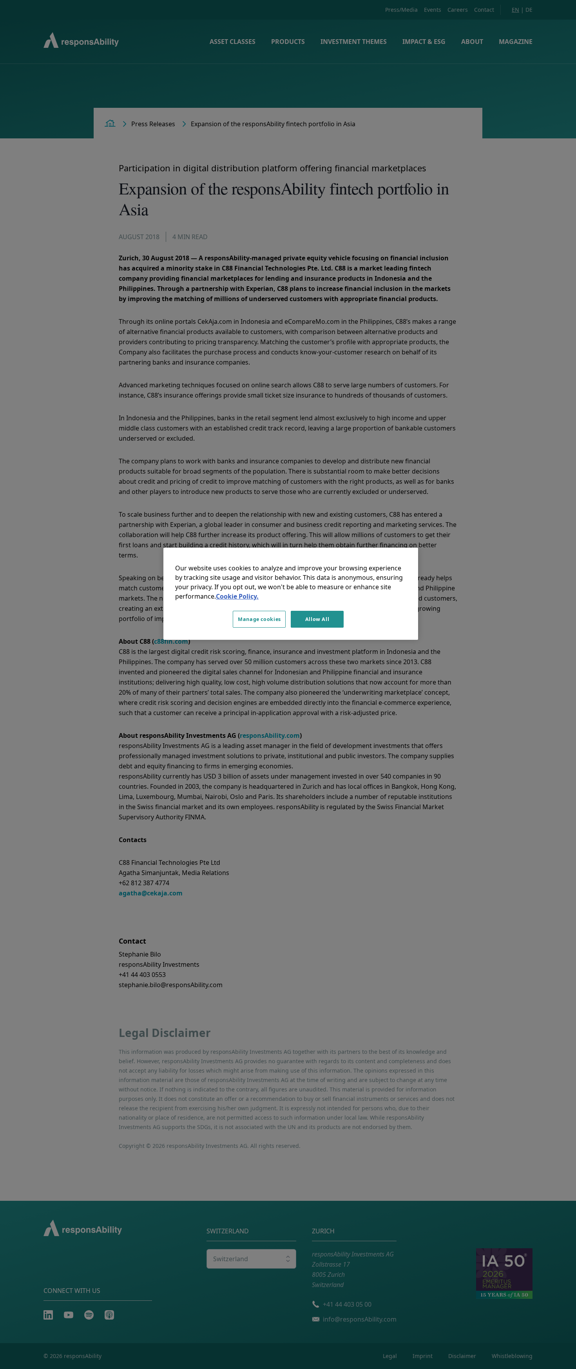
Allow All (317, 619)
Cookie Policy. (237, 596)
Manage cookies (259, 619)
